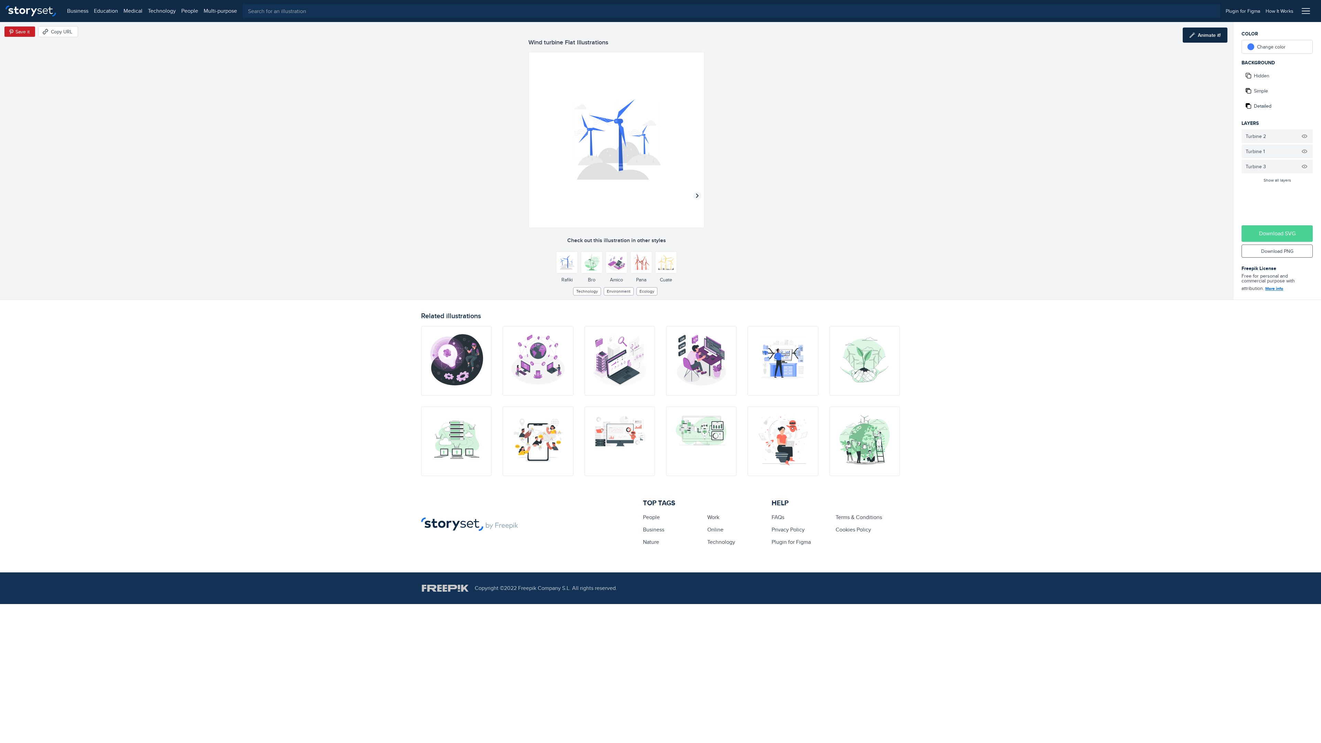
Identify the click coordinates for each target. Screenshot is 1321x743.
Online (715, 530)
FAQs (778, 517)
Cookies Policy (853, 530)
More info (1274, 288)
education (106, 11)
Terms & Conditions (859, 517)
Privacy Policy (788, 530)
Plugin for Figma (791, 542)
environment (619, 291)
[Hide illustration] (1304, 136)
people (189, 11)
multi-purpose (220, 11)
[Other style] (567, 262)
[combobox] (731, 11)
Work (713, 517)
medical (132, 11)
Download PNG (1277, 251)
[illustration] (456, 361)
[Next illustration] (697, 196)
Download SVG (1277, 233)
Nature (651, 542)
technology (162, 11)
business (77, 11)
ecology (647, 291)
